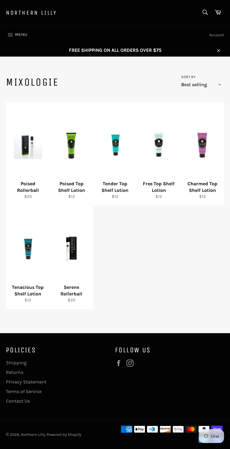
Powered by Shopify (64, 434)
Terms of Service (24, 391)
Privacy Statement (26, 382)
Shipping (16, 362)
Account (216, 35)
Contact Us (18, 401)
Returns (14, 372)
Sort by (188, 77)
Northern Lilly (31, 12)
